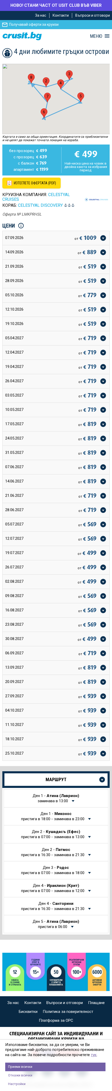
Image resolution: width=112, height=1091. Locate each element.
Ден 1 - (56, 798)
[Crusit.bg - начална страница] (22, 36)
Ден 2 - (52, 834)
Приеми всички (20, 1067)
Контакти (61, 15)
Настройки (17, 1084)
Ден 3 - (52, 870)
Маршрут (56, 779)
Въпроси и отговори (92, 15)
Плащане (96, 1002)
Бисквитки (28, 1011)
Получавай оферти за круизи (34, 24)
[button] (46, 82)
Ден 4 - (52, 888)
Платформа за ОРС (56, 1020)
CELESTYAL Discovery (40, 205)
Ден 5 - (56, 924)
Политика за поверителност (68, 1011)
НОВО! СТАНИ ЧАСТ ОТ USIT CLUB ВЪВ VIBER (56, 5)
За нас (40, 15)
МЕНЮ (96, 36)
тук (94, 1054)
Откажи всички (20, 1075)
